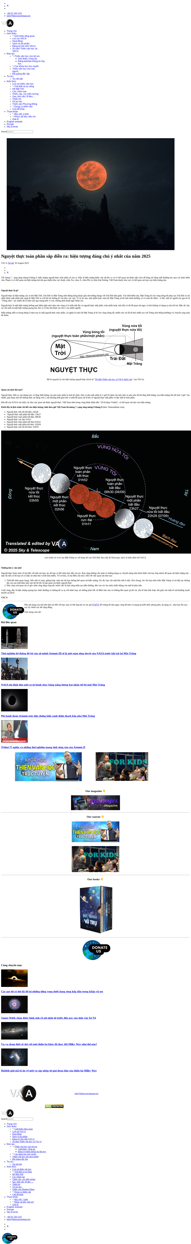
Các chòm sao (19, 91)
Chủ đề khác (18, 109)
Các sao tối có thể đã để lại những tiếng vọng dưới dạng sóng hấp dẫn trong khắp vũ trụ (52, 991)
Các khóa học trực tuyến (27, 66)
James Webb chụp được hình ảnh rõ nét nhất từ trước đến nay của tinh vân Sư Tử (48, 1017)
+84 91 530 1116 (14, 13)
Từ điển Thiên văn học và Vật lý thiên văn (113, 379)
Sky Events (12, 126)
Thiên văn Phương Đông (24, 104)
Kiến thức (11, 81)
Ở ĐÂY (95, 605)
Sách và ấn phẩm (21, 43)
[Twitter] (8, 6)
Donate (10, 124)
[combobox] (20, 131)
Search (4, 131)
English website (15, 121)
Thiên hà (16, 99)
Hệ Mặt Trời (18, 89)
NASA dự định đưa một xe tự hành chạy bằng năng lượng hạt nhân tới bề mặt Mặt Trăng (53, 684)
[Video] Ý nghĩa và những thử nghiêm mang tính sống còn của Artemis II (43, 747)
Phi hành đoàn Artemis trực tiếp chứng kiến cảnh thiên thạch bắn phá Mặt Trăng (48, 715)
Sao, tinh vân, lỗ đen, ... (23, 96)
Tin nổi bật (17, 79)
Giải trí (15, 119)
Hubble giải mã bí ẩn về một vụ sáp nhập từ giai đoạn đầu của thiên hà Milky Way (49, 1070)
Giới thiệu (11, 33)
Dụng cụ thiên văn (24, 106)
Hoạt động (17, 41)
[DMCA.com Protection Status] (54, 1107)
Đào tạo (11, 53)
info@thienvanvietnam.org (18, 16)
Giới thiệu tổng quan (25, 36)
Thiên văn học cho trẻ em (27, 56)
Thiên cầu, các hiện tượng (25, 94)
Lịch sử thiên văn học (23, 84)
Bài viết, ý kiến (22, 114)
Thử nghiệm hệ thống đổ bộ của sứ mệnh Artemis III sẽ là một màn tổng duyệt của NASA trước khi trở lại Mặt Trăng (68, 653)
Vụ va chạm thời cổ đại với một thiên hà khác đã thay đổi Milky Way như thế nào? (49, 1044)
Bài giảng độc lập (21, 74)
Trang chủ (12, 31)
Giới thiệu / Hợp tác (27, 58)
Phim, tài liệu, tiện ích (25, 116)
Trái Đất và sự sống (24, 86)
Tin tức (10, 76)
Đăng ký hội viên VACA (24, 46)
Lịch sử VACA (19, 38)
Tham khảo (12, 111)
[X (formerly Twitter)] (8, 273)
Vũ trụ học (17, 101)
